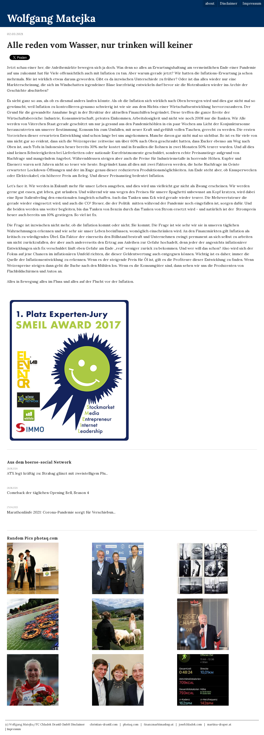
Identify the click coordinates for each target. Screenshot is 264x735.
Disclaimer (228, 3)
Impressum (252, 3)
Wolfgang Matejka (51, 18)
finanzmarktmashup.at (159, 724)
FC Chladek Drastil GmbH (53, 724)
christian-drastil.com (104, 724)
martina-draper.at (219, 724)
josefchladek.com (190, 724)
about (209, 3)
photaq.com (130, 724)
